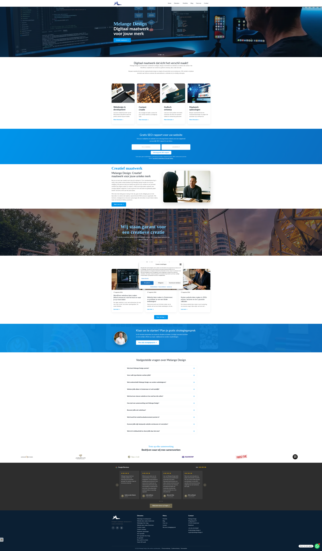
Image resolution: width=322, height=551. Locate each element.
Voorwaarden (184, 548)
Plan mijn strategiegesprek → (147, 342)
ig (121, 527)
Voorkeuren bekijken (174, 283)
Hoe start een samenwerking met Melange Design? (143, 403)
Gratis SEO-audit (141, 542)
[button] (180, 264)
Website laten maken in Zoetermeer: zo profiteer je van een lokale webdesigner (160, 299)
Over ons (198, 3)
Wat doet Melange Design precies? (138, 368)
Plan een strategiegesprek (169, 527)
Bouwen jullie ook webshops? (136, 410)
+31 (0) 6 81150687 (193, 528)
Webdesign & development (144, 519)
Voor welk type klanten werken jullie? (139, 375)
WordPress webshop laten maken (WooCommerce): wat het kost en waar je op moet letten (127, 297)
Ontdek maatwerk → (122, 41)
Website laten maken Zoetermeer (145, 521)
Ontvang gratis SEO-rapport (161, 152)
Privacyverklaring (162, 286)
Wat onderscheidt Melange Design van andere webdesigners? (146, 382)
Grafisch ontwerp (141, 529)
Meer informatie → (118, 119)
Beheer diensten (145, 278)
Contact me (169, 286)
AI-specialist (140, 538)
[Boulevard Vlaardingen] (295, 456)
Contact (206, 3)
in (117, 527)
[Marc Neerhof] (187, 456)
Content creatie (141, 527)
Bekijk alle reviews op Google (160, 505)
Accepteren (147, 283)
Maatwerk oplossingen (143, 531)
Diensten (177, 3)
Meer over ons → (119, 204)
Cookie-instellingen (2, 540)
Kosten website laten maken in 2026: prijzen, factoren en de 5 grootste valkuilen (194, 299)
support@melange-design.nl (195, 532)
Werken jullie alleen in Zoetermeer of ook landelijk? (143, 389)
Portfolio (185, 3)
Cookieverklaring (154, 286)
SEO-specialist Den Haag (143, 535)
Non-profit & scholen (142, 540)
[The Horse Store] (26, 456)
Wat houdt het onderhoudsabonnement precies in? (143, 417)
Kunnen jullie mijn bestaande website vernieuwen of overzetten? (147, 424)
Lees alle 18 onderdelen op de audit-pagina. (163, 158)
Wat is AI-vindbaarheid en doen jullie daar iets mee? (143, 431)
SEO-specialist (140, 533)
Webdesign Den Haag (142, 523)
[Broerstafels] (80, 456)
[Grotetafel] (134, 456)
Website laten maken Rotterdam (145, 525)
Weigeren (160, 283)
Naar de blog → (161, 317)
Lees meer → (116, 309)
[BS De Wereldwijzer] (241, 456)
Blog (192, 3)
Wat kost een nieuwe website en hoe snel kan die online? (145, 396)
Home (169, 3)
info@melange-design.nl (194, 530)
